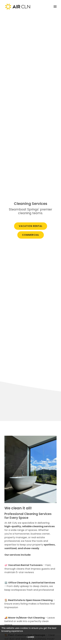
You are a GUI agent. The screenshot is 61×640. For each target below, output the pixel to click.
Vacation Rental (30, 226)
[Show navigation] (54, 6)
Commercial (30, 234)
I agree (30, 637)
